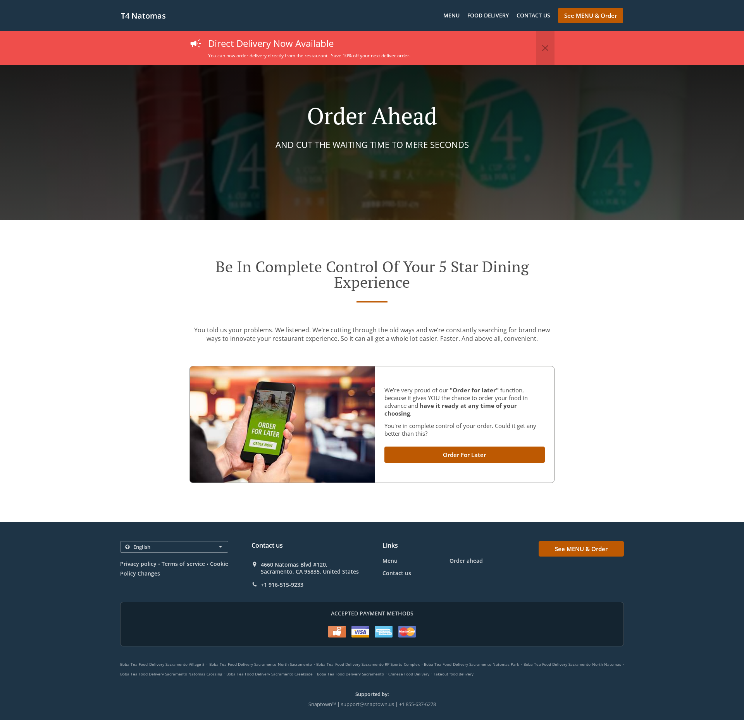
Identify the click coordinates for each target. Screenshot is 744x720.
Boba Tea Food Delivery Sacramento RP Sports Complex (367, 664)
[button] (545, 48)
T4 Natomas (143, 15)
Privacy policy (138, 563)
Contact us (533, 15)
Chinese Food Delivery (409, 674)
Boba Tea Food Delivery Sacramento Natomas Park (471, 664)
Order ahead (466, 560)
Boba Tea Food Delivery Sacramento (350, 674)
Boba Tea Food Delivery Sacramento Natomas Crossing (171, 674)
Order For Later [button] (464, 455)
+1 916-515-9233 (282, 584)
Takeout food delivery (453, 674)
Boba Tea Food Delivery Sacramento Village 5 (162, 664)
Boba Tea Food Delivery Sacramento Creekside (269, 674)
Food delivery (488, 15)
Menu (451, 15)
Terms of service (183, 563)
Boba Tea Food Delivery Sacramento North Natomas (572, 664)
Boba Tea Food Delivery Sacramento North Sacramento (260, 664)
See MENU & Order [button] (590, 15)
